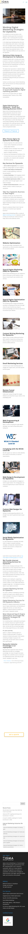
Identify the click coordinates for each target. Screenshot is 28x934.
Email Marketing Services (13, 363)
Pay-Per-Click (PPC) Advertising (10, 898)
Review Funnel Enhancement (8, 391)
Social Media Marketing (8, 900)
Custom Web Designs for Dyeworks (12, 510)
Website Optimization (11, 243)
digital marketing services (9, 215)
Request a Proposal (10, 131)
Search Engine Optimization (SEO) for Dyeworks (14, 300)
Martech (20, 868)
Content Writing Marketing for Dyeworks (13, 334)
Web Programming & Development (11, 421)
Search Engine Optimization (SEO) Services (13, 893)
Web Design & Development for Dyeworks (14, 478)
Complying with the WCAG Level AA (13, 449)
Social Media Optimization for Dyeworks (13, 538)
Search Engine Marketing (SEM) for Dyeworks (12, 270)
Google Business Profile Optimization (12, 895)
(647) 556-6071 (8, 887)
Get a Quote (14, 734)
